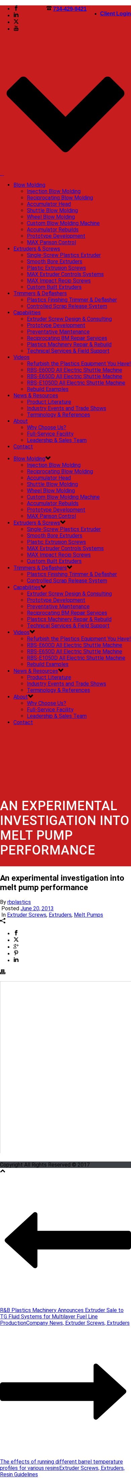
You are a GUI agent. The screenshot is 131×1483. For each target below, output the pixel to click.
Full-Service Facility (50, 434)
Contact (23, 446)
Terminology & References (58, 414)
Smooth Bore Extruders (54, 261)
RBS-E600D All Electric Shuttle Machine (74, 370)
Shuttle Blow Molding (52, 210)
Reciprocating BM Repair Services (67, 338)
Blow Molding (29, 185)
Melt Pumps (88, 915)
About (20, 421)
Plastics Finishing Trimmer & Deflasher (72, 300)
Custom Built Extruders (54, 287)
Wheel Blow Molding (51, 217)
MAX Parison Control (51, 242)
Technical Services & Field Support (68, 351)
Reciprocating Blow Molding (60, 197)
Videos (21, 357)
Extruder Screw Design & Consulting (69, 319)
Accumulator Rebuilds (53, 229)
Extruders (60, 915)
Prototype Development (56, 236)
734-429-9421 (70, 9)
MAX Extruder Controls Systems (65, 274)
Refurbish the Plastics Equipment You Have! (79, 363)
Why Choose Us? (46, 427)
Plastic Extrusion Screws (56, 268)
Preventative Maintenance (58, 332)
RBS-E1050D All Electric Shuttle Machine (76, 383)
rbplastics (19, 902)
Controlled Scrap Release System (67, 306)
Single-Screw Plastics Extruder (64, 255)
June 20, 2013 (37, 908)
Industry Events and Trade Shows (66, 408)
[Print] (2, 972)
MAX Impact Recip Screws (59, 280)
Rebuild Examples (48, 389)
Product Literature (49, 402)
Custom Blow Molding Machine (63, 223)
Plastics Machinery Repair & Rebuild (69, 344)
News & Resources (35, 395)
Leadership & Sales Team (57, 440)
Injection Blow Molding (54, 191)
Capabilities (27, 312)
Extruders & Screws (36, 249)
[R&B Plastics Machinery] (2, 173)
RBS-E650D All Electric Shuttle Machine (74, 376)
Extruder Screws (26, 915)
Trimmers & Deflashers (40, 293)
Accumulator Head (49, 204)
